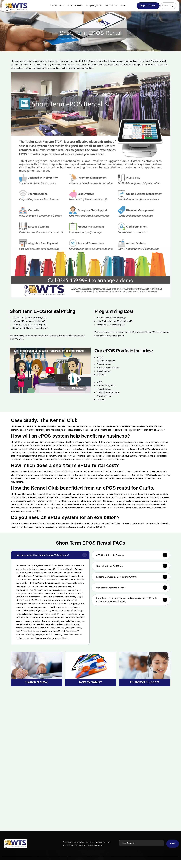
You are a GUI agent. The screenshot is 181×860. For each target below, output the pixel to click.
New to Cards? (90, 682)
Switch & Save (36, 682)
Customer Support (144, 682)
